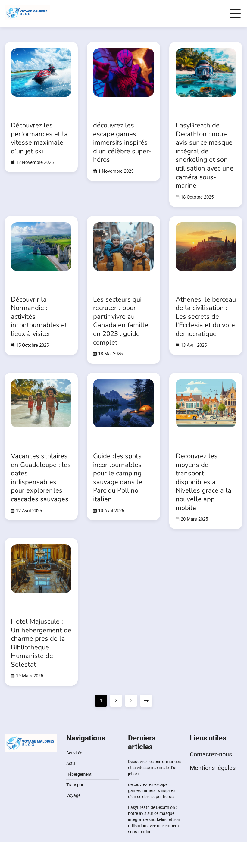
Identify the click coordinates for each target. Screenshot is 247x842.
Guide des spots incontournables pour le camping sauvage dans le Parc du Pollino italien (117, 478)
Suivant (146, 701)
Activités (74, 752)
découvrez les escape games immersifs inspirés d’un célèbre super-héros (122, 142)
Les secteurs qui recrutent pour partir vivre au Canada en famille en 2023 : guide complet (120, 321)
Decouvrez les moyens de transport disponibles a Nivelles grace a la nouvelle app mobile (203, 482)
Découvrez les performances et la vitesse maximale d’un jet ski (39, 138)
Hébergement (79, 774)
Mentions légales (213, 768)
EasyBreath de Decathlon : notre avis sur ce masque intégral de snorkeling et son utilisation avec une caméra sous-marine (204, 155)
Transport (75, 784)
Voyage (73, 795)
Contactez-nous (211, 754)
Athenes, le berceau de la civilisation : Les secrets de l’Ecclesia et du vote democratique (206, 316)
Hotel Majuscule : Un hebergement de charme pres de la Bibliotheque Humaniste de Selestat (41, 643)
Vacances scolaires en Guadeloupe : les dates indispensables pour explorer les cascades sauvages (41, 478)
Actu (70, 763)
